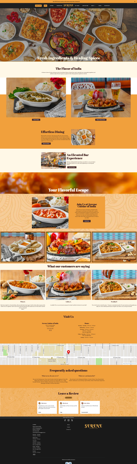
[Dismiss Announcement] (135, 1)
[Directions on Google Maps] (68, 354)
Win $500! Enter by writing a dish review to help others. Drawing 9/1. (66, 1)
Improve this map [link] (133, 363)
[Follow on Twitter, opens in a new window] (72, 420)
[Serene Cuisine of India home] (68, 5)
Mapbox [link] (125, 363)
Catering (51, 5)
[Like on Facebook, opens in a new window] (49, 331)
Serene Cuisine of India (93, 426)
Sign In (100, 5)
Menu (45, 5)
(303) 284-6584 (36, 430)
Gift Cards (77, 5)
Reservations (59, 5)
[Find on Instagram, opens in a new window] (51, 331)
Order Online (38, 5)
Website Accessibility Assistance (68, 459)
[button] (93, 6)
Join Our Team (85, 5)
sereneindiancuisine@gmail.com (39, 432)
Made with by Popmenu (37, 417)
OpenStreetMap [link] (128, 363)
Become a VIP (107, 5)
